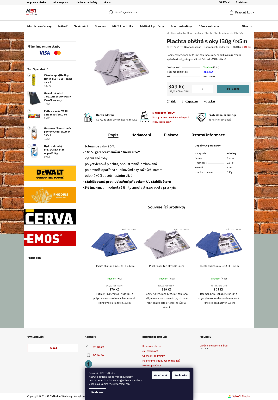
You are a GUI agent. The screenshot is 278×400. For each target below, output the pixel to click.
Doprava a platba (36, 2)
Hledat (53, 348)
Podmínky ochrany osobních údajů (161, 361)
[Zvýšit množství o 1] (210, 89)
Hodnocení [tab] (141, 134)
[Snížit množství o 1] (194, 89)
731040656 (98, 347)
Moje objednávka (151, 365)
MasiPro (246, 47)
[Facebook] (88, 364)
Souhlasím (181, 375)
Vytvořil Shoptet (242, 396)
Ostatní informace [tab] (208, 134)
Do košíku (233, 89)
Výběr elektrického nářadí (214, 345)
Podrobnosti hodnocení (217, 47)
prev (85, 272)
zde (127, 384)
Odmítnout (160, 375)
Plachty (231, 153)
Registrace (242, 2)
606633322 (98, 355)
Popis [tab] (113, 134)
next (248, 272)
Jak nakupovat (61, 2)
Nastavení (97, 392)
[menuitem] (39, 26)
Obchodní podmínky (86, 2)
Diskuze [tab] (171, 134)
